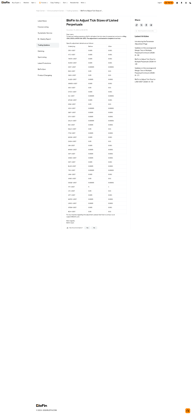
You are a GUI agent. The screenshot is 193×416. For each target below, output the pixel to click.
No (94, 228)
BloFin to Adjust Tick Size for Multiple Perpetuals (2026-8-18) (146, 62)
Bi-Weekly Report (44, 39)
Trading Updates (72, 11)
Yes (87, 228)
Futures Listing (43, 27)
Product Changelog (45, 75)
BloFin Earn (42, 69)
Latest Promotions (44, 63)
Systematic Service (45, 33)
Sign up (170, 2)
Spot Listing (42, 57)
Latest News (42, 21)
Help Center (40, 11)
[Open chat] (187, 410)
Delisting (41, 51)
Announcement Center (55, 11)
